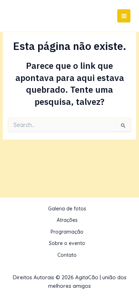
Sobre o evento (67, 243)
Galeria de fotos (67, 208)
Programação (67, 232)
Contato (67, 255)
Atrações (67, 220)
